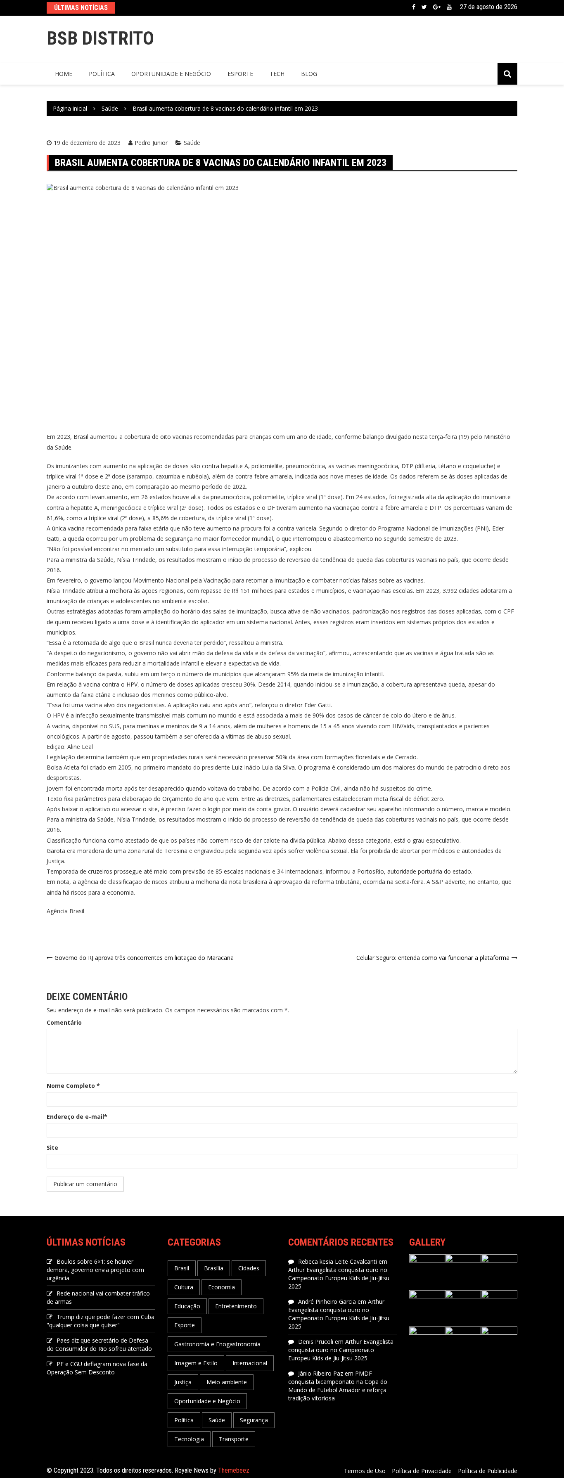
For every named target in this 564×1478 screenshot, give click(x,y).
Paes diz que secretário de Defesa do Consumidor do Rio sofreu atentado (99, 1344)
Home (63, 74)
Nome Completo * (73, 1086)
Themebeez (233, 1470)
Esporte (240, 74)
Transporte (234, 1439)
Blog (309, 74)
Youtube (449, 7)
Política (102, 74)
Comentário (64, 1022)
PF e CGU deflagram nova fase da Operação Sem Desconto (97, 1368)
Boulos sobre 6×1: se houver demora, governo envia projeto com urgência (95, 1270)
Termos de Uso (365, 1471)
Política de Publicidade (487, 1471)
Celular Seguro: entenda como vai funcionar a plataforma (432, 958)
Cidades (248, 1268)
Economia (221, 1287)
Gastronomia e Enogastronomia (217, 1344)
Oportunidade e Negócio (171, 74)
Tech (277, 74)
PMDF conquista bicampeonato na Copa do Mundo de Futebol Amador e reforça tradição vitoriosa (337, 1385)
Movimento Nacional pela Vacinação (182, 580)
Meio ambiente (226, 1382)
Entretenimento (236, 1306)
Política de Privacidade (422, 1471)
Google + (437, 7)
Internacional (249, 1363)
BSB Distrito (100, 38)
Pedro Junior (151, 143)
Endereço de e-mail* (77, 1116)
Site (52, 1147)
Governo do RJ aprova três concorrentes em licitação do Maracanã (144, 958)
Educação (187, 1306)
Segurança (254, 1420)
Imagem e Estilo (196, 1363)
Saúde (192, 143)
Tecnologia (189, 1439)
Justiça (183, 1382)
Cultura (183, 1287)
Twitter (424, 7)
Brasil (181, 1268)
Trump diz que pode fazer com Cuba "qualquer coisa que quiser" (100, 1321)
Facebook (413, 7)
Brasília (213, 1268)
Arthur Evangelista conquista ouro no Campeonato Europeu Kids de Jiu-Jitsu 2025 (338, 1278)
